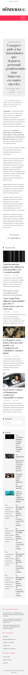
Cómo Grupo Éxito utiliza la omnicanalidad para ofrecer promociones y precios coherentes (13, 303)
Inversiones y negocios (14, 42)
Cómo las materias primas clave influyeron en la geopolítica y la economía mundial (13, 268)
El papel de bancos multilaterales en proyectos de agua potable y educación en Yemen (13, 614)
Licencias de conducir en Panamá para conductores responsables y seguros (13, 394)
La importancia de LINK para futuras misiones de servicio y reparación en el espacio (20, 515)
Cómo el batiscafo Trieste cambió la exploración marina (20, 497)
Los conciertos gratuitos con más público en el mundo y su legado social (19, 443)
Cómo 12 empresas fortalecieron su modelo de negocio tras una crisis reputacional (12, 620)
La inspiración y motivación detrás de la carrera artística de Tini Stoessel (20, 463)
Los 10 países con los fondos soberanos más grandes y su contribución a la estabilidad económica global (13, 347)
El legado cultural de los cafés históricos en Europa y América (19, 481)
